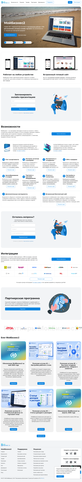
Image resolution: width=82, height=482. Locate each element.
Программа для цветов (38, 465)
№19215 (42, 478)
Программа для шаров (38, 463)
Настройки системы (21, 454)
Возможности (14, 2)
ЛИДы (76, 164)
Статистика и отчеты (22, 467)
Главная (3, 451)
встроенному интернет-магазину (56, 77)
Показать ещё (10, 170)
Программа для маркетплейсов (40, 474)
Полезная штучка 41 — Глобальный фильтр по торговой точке (13, 412)
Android (8, 80)
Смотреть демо (22, 35)
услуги (14, 164)
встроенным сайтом (34, 26)
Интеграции (20, 470)
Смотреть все (41, 436)
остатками (56, 198)
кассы (64, 183)
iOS (4, 80)
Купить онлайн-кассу (38, 472)
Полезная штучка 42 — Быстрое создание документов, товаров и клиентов (69, 366)
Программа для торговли (39, 470)
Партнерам (34, 2)
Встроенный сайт (19, 42)
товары (9, 164)
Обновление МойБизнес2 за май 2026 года (13, 364)
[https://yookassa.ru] (33, 328)
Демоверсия (41, 2)
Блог (2, 465)
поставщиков (51, 164)
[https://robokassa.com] (61, 328)
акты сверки (46, 167)
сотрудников (46, 165)
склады (64, 182)
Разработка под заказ (38, 467)
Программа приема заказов (39, 456)
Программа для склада (38, 451)
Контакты (3, 463)
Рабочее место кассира (38, 458)
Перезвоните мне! (23, 109)
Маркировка (20, 465)
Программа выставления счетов (40, 460)
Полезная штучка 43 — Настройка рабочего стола (41, 364)
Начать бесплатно (10, 35)
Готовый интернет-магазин (39, 454)
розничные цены (7, 180)
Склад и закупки (21, 460)
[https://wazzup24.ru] (47, 328)
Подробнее (22, 309)
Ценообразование (21, 458)
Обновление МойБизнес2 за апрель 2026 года (68, 412)
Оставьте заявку (21, 150)
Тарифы (28, 2)
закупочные (16, 179)
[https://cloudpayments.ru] (19, 328)
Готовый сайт (4, 456)
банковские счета (71, 182)
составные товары (14, 167)
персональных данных (28, 113)
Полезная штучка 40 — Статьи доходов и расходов (41, 412)
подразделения (74, 180)
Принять (60, 476)
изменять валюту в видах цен (9, 183)
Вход (70, 2)
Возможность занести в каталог (10, 162)
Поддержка (50, 2)
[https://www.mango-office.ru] (75, 328)
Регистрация (77, 2)
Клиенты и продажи (21, 463)
